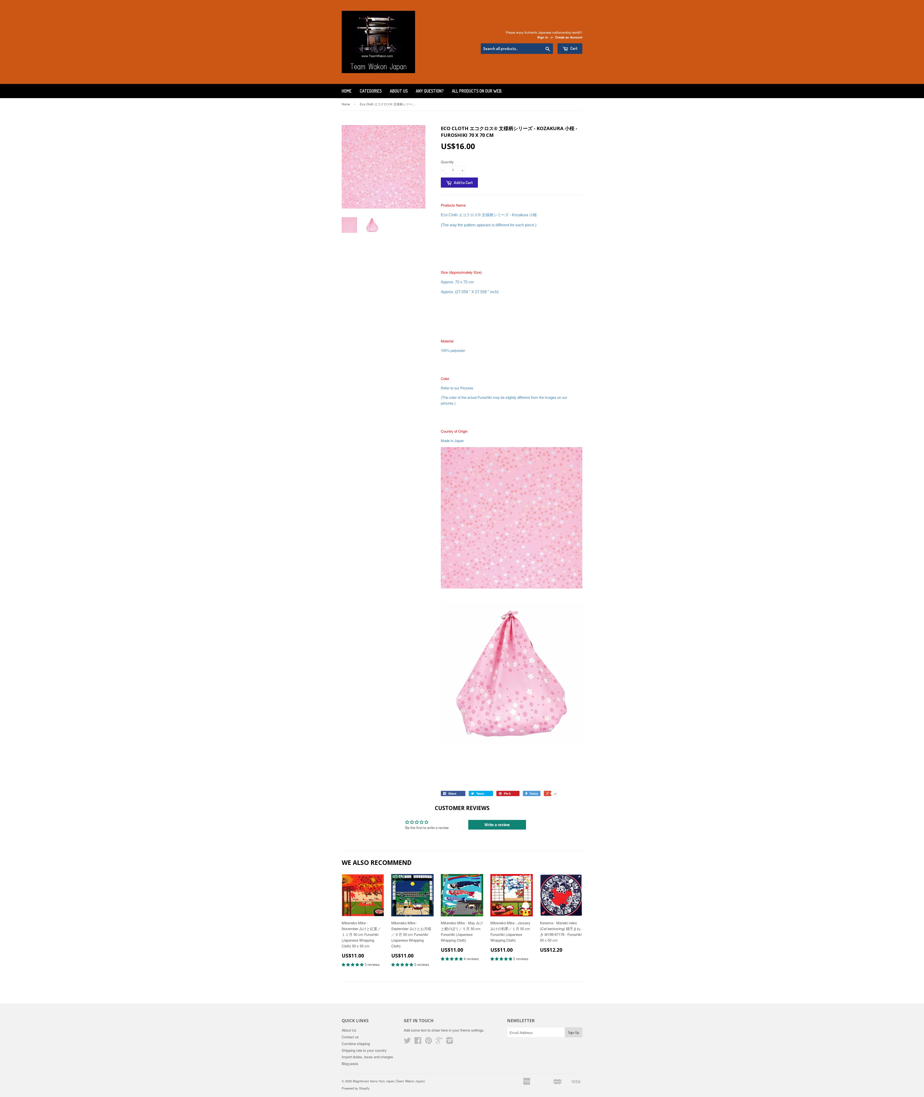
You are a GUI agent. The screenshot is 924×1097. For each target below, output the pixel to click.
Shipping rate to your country (364, 1050)
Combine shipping (356, 1043)
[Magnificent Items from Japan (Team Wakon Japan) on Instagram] (449, 1041)
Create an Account (568, 37)
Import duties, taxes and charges (367, 1056)
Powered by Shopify (356, 1088)
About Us (399, 91)
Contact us (350, 1036)
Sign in (542, 37)
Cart (574, 48)
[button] (353, 964)
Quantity (447, 161)
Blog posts (350, 1063)
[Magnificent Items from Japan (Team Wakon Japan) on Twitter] (407, 1041)
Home (347, 91)
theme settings (471, 1030)
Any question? (430, 91)
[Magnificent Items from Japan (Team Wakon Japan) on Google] (439, 1041)
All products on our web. (477, 91)
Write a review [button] (497, 824)
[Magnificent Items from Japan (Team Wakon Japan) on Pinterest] (428, 1041)
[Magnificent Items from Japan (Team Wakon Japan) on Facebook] (418, 1041)
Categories (371, 91)
